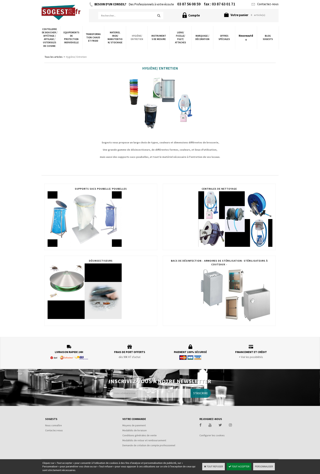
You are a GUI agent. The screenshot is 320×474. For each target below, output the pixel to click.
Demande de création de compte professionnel (148, 445)
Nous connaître (53, 425)
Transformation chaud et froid (93, 37)
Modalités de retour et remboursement (144, 440)
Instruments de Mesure (158, 37)
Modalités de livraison (134, 430)
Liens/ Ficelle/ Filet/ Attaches (180, 37)
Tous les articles (54, 56)
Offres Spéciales (224, 37)
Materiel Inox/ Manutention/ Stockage (115, 37)
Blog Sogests (268, 37)
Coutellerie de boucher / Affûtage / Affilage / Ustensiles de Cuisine (49, 38)
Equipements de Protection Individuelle (71, 37)
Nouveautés (246, 37)
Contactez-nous (54, 430)
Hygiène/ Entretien (137, 37)
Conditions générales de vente (139, 435)
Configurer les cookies (212, 435)
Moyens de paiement (134, 425)
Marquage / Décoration (202, 37)
